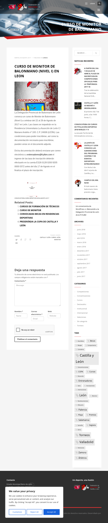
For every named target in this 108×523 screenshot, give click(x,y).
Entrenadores (85, 380)
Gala (79, 386)
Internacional (82, 313)
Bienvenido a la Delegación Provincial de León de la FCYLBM (87, 212)
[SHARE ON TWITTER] (16, 240)
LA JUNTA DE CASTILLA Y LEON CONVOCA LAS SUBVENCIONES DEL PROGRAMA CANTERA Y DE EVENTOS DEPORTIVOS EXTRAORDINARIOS (92, 153)
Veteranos (81, 448)
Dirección (81, 376)
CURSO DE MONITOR (30, 210)
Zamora (82, 452)
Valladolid (86, 442)
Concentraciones (83, 296)
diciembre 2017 (83, 251)
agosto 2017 (82, 268)
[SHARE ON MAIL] (16, 243)
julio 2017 (80, 272)
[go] (96, 53)
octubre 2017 (82, 259)
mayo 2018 (81, 234)
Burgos (80, 345)
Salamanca (83, 420)
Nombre (18, 311)
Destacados (81, 304)
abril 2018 (81, 238)
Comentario (20, 281)
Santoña (80, 425)
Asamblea (81, 341)
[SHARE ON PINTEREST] (30, 240)
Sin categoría (82, 321)
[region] (34, 502)
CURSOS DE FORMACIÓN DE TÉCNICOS (39, 206)
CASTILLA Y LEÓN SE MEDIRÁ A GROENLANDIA (91, 105)
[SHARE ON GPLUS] (26, 240)
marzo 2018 (81, 242)
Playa (80, 415)
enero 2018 (81, 246)
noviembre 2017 (83, 255)
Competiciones (83, 291)
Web (50, 311)
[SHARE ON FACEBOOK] (21, 240)
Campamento (92, 345)
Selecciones (81, 317)
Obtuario (80, 405)
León (58, 237)
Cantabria (81, 349)
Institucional (82, 308)
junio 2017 (81, 276)
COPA (80, 371)
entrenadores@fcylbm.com (39, 154)
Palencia (82, 409)
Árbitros (82, 457)
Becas (92, 341)
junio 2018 (81, 229)
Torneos (80, 325)
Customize (17, 512)
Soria (79, 430)
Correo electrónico (36, 313)
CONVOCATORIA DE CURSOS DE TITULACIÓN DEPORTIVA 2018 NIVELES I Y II (85, 127)
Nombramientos (83, 401)
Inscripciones (90, 386)
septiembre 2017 (83, 263)
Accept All (51, 512)
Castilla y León (45, 237)
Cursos (45, 58)
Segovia (92, 425)
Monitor (57, 240)
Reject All (34, 512)
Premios (92, 415)
